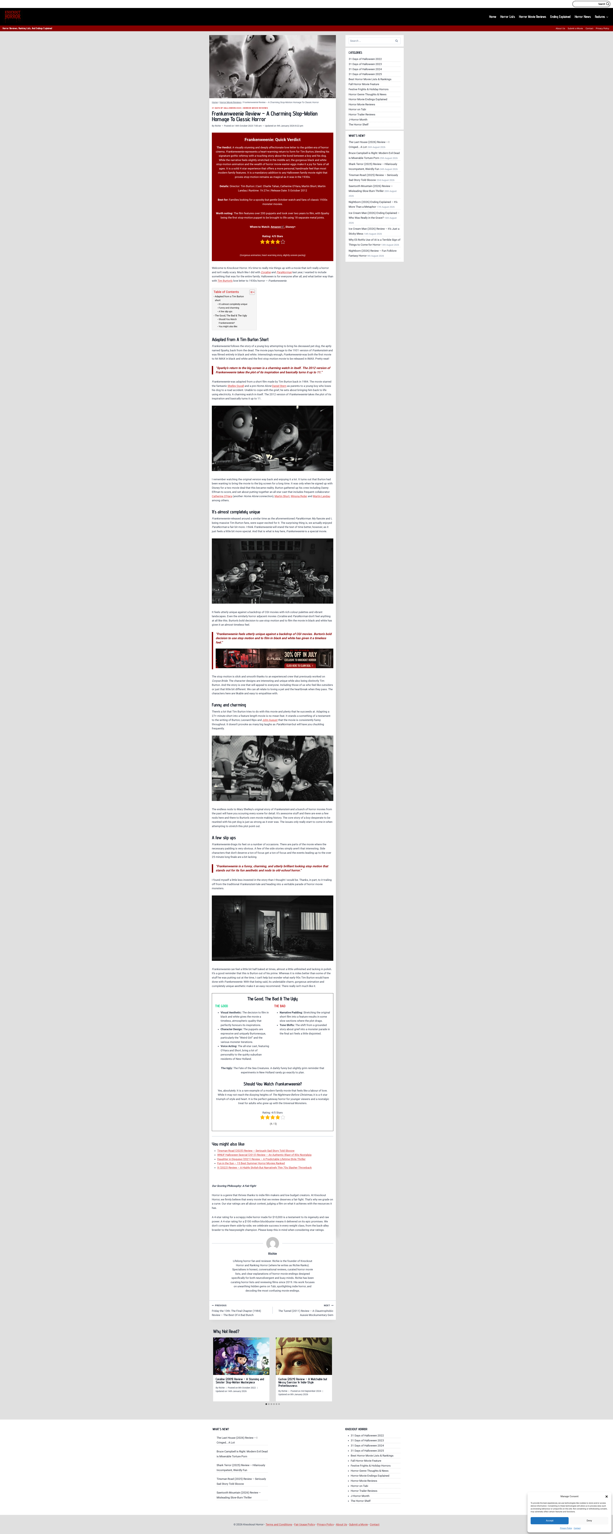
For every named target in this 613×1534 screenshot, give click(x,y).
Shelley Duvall (236, 385)
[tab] (266, 1404)
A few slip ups (225, 311)
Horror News (583, 17)
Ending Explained (560, 17)
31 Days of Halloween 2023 (226, 108)
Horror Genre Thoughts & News (367, 94)
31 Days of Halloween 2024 (365, 69)
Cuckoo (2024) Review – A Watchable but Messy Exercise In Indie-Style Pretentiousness (302, 1382)
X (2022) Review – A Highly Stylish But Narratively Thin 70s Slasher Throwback (264, 1167)
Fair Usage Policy (304, 1524)
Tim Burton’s (225, 280)
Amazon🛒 (277, 226)
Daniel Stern (279, 385)
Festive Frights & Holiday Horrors (369, 89)
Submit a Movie (575, 28)
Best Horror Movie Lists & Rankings (370, 79)
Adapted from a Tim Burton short (229, 298)
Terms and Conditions (279, 1524)
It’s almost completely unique (233, 304)
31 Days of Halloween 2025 (365, 74)
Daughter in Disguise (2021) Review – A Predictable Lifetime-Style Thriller (261, 1159)
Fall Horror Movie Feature (364, 84)
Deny (589, 1520)
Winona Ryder (299, 496)
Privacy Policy (566, 1528)
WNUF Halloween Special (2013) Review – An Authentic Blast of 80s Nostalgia (264, 1154)
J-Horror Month (358, 119)
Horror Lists (507, 17)
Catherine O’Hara (222, 496)
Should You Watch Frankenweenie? (228, 321)
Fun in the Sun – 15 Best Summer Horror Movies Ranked (251, 1163)
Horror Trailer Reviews (362, 114)
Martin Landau (321, 496)
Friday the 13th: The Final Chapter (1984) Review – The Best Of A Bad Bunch (236, 1310)
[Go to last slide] (218, 1369)
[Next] (326, 1369)
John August (270, 720)
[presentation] (241, 1356)
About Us (560, 28)
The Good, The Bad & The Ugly (231, 315)
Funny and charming (229, 308)
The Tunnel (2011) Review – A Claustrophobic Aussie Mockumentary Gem (305, 1310)
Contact (577, 1528)
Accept (549, 1520)
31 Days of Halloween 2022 (365, 59)
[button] (606, 1496)
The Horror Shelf (358, 124)
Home (492, 17)
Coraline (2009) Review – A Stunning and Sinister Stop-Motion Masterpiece (240, 1380)
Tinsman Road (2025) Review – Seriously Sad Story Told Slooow (256, 1150)
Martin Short (282, 496)
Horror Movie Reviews (532, 17)
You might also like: (228, 326)
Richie (218, 125)
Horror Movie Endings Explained (368, 99)
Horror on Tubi (357, 109)
